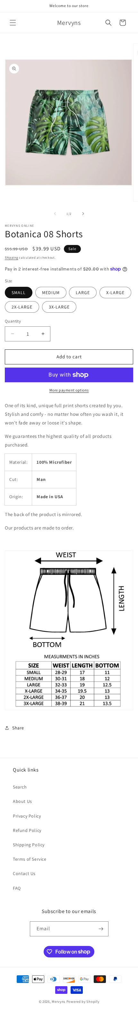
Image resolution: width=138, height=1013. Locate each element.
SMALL (19, 292)
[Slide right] (83, 214)
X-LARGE (115, 292)
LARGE (83, 292)
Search (20, 787)
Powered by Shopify (82, 1001)
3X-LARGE (59, 307)
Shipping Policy (29, 845)
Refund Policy (27, 830)
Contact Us (24, 873)
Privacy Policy (27, 816)
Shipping (11, 257)
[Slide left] (55, 214)
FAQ (17, 888)
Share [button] (18, 728)
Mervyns (58, 1001)
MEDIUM (51, 292)
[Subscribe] (101, 928)
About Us (22, 801)
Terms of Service (30, 859)
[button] (13, 23)
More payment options (69, 390)
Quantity (13, 321)
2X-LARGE (22, 307)
